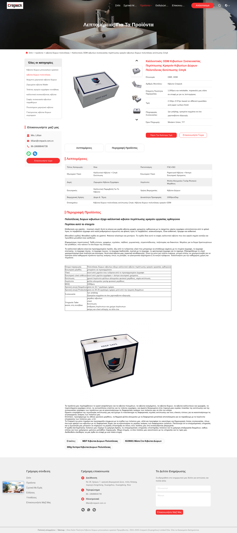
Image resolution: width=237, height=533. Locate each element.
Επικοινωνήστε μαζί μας (178, 5)
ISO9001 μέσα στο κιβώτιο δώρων (143, 441)
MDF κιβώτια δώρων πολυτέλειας (100, 441)
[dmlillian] (94, 510)
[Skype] (35, 153)
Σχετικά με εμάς (130, 5)
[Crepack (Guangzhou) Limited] (15, 5)
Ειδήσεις (30, 492)
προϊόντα (145, 5)
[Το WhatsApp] (28, 153)
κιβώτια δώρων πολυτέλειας (58, 53)
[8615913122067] (89, 510)
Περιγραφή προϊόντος (125, 148)
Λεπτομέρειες (84, 148)
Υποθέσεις (31, 497)
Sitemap (61, 530)
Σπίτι (117, 5)
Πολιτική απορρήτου (46, 530)
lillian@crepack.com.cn (42, 141)
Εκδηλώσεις (162, 5)
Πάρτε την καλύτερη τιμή (161, 135)
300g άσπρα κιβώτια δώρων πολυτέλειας (89, 447)
